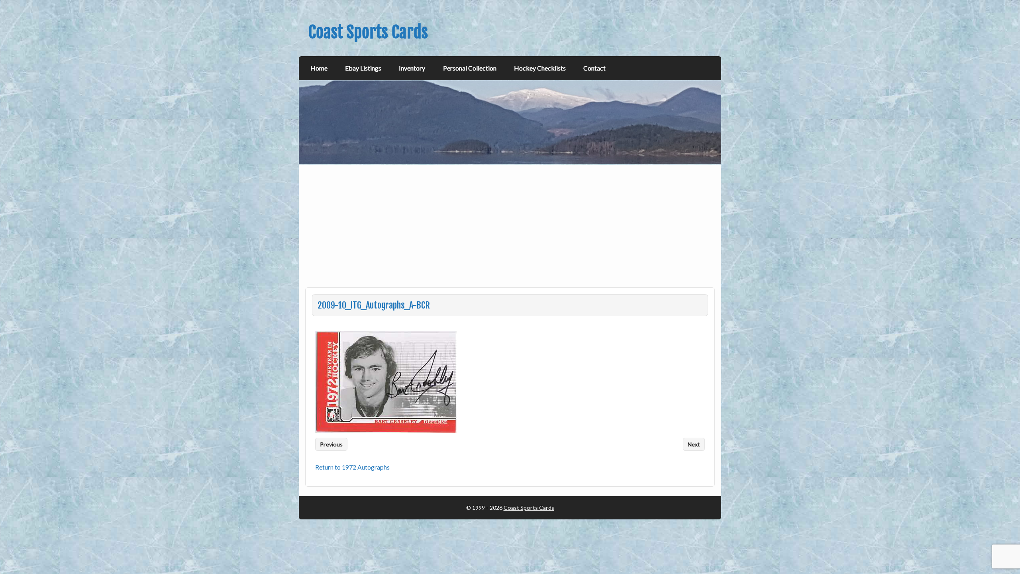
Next (694, 444)
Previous (331, 444)
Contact (594, 68)
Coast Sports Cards (529, 507)
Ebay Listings (363, 68)
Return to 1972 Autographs (352, 467)
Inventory (412, 68)
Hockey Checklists (540, 68)
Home (319, 68)
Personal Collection (469, 68)
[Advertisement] (511, 231)
